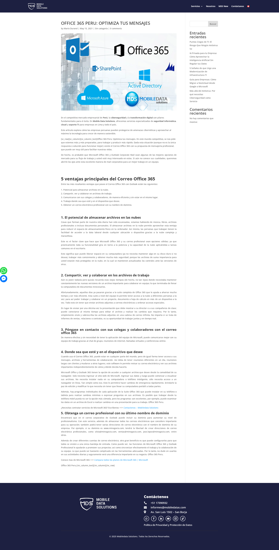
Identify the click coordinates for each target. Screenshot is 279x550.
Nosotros (210, 6)
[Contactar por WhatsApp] (3, 270)
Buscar (213, 24)
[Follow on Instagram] (175, 518)
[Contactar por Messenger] (3, 278)
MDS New (223, 6)
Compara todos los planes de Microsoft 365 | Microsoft (121, 460)
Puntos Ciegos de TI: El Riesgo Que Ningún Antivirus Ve (204, 45)
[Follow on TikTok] (182, 518)
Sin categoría (101, 28)
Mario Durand (71, 28)
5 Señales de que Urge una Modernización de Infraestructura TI (203, 72)
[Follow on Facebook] (153, 518)
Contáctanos (237, 6)
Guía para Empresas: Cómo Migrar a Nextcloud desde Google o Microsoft (203, 83)
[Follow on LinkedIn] (161, 518)
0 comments (116, 28)
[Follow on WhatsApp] (146, 518)
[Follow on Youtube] (168, 518)
